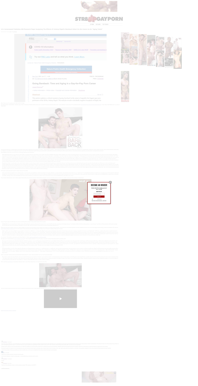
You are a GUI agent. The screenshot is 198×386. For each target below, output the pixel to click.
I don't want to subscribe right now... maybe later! (99, 200)
